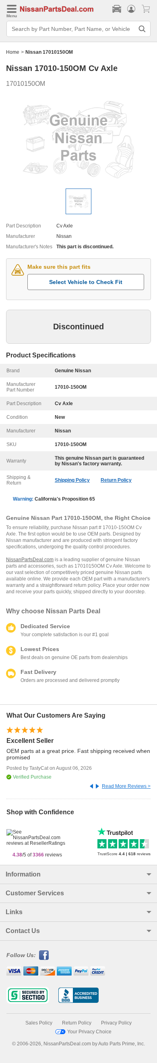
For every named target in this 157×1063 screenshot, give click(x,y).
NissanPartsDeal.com (30, 559)
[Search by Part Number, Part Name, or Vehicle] (142, 29)
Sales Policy (38, 1023)
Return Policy (116, 480)
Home (12, 52)
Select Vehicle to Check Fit (85, 282)
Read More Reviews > (126, 786)
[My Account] (131, 9)
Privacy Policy (116, 1023)
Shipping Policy (72, 480)
